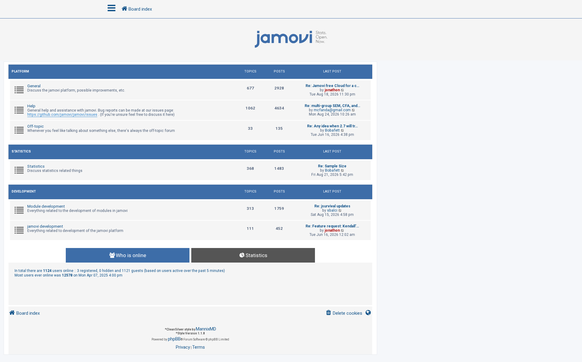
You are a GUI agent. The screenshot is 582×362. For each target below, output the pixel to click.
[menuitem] (344, 313)
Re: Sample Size (332, 166)
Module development (46, 206)
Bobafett (332, 130)
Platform (20, 71)
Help (31, 106)
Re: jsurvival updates (332, 206)
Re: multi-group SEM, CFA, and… (332, 106)
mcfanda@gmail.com (332, 110)
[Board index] (291, 39)
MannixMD (206, 329)
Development (24, 191)
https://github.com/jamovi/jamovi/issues (62, 114)
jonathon (332, 90)
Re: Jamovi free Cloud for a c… (332, 86)
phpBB (174, 339)
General (34, 86)
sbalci (332, 210)
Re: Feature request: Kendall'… (332, 226)
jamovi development (45, 226)
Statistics (21, 151)
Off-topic (35, 126)
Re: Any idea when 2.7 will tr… (332, 126)
